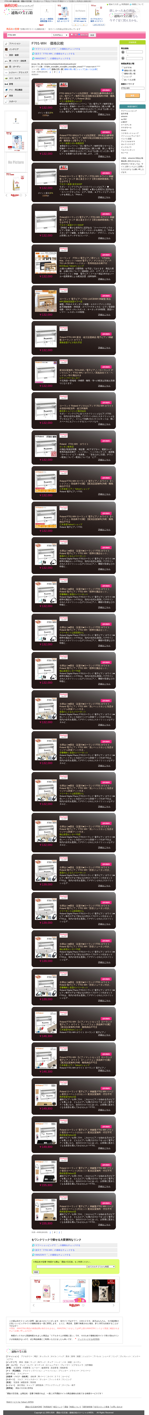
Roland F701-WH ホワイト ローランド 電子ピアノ (83, 1032)
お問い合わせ (117, 1407)
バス (64, 1362)
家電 (11, 84)
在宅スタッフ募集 (101, 1407)
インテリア (14, 49)
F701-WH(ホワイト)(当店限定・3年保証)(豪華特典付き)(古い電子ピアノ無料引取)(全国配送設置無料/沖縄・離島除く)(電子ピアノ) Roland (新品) (87, 96)
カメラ (30, 1365)
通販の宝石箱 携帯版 (24, 1388)
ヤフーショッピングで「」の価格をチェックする (57, 49)
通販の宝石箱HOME (33, 1407)
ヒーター (36, 1368)
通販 (66, 1407)
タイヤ (50, 1376)
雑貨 (79, 1356)
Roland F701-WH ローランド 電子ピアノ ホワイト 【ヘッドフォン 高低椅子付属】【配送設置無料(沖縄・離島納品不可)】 (86, 483)
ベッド (58, 1362)
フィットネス (54, 1379)
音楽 (11, 96)
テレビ (22, 1365)
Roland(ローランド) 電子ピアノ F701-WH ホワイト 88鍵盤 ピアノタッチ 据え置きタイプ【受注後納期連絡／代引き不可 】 (87, 220)
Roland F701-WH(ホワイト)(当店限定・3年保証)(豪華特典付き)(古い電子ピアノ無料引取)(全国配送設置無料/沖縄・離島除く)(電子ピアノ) (87, 138)
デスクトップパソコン (32, 1371)
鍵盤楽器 (25, 1382)
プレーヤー (65, 1365)
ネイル (54, 1356)
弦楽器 (16, 1382)
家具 (21, 1362)
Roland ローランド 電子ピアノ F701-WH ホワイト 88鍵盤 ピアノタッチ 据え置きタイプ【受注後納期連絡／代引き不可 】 (86, 179)
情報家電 (64, 1368)
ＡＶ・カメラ (15, 78)
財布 (73, 1356)
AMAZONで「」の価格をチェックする (52, 58)
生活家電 (17, 1368)
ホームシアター (52, 1365)
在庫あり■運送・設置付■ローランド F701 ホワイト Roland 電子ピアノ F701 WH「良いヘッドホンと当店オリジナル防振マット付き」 (86, 706)
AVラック (42, 1362)
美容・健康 (14, 55)
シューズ (106, 1356)
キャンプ (30, 1385)
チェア (50, 1362)
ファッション (15, 43)
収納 (27, 1362)
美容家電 (54, 1368)
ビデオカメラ (77, 1365)
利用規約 (48, 1407)
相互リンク (58, 1407)
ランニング (67, 1379)
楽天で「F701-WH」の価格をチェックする (55, 53)
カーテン (77, 1362)
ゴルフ (20, 1379)
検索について (75, 1407)
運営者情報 (88, 1407)
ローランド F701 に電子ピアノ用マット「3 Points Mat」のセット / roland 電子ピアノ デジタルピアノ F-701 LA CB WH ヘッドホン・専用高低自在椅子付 (86, 260)
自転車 (33, 1376)
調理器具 (40, 1385)
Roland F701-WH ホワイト (74, 444)
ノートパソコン (50, 1371)
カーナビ (66, 1376)
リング (115, 1356)
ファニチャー (23, 1374)
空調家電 (26, 1368)
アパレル (97, 1356)
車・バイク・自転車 (17, 61)
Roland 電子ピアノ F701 (71, 491)
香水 (68, 1356)
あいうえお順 (91, 69)
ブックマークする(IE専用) (89, 1339)
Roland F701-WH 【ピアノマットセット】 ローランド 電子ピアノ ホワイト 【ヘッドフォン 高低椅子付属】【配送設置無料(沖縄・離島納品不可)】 (86, 1024)
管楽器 (33, 1382)
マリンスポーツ (31, 1379)
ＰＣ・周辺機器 (15, 90)
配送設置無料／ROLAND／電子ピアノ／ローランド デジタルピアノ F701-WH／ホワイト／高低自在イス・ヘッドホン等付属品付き (86, 373)
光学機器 (89, 1365)
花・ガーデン (15, 67)
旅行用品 (21, 1385)
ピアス (10, 1359)
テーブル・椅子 (68, 1385)
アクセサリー (26, 1356)
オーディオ (39, 1365)
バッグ (61, 1356)
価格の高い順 (70, 69)
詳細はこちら (104, 114)
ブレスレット (125, 1356)
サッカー (43, 1379)
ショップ (80, 69)
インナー (136, 1356)
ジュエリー (87, 1356)
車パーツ (42, 1376)
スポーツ (13, 101)
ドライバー (74, 1371)
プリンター (63, 1371)
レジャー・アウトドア (18, 72)
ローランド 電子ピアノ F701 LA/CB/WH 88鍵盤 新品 (85, 299)
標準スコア (45, 69)
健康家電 (45, 1368)
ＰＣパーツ (86, 1371)
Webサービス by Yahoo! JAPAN (19, 1402)
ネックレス (44, 1356)
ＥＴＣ (57, 1376)
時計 (36, 1356)
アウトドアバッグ (52, 1385)
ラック (33, 1362)
